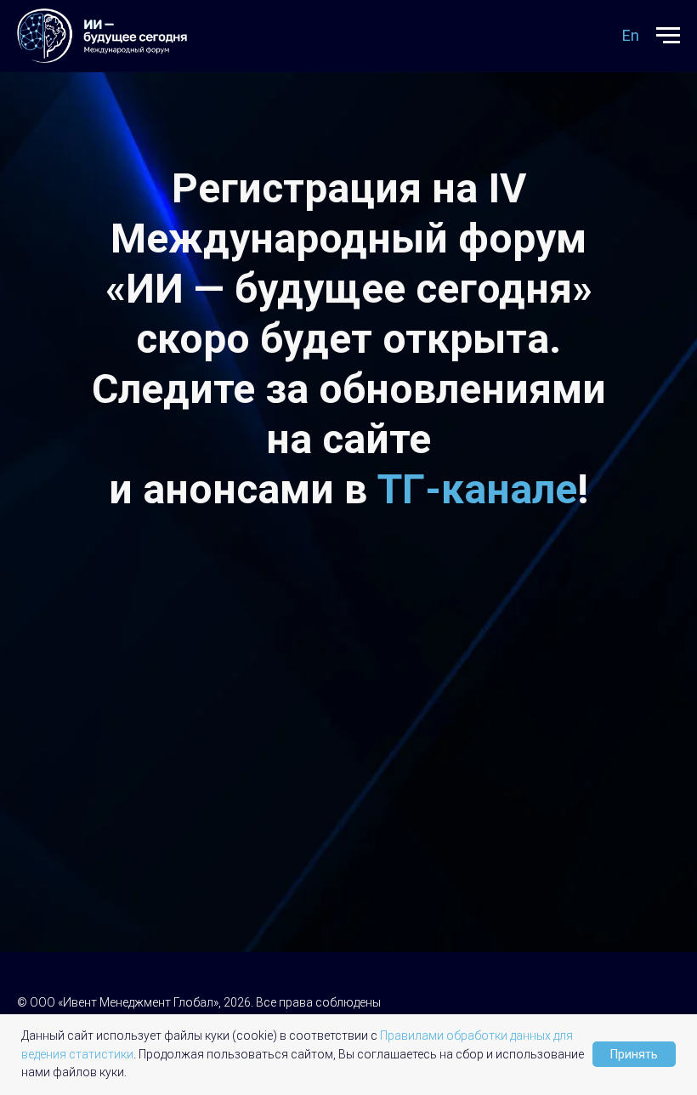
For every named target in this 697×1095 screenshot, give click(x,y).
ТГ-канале (477, 489)
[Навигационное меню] (668, 35)
